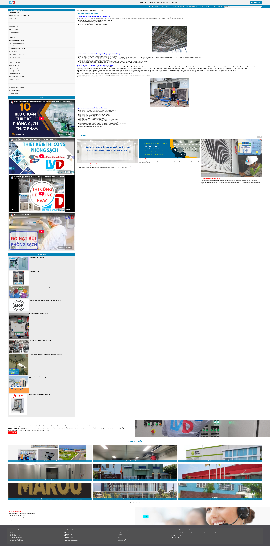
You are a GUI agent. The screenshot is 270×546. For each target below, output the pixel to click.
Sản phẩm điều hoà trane (17, 40)
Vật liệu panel (14, 18)
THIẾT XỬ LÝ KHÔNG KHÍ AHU (17, 87)
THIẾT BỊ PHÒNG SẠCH (177, 6)
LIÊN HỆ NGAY (257, 2)
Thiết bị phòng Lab (15, 73)
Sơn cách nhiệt (14, 68)
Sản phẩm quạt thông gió (17, 54)
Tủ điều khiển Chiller (68, 537)
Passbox (120, 534)
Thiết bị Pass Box (14, 32)
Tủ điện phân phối (15, 90)
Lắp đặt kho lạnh (13, 532)
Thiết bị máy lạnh (14, 12)
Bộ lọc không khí (14, 29)
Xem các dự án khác (135, 502)
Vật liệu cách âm (14, 65)
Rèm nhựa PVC (14, 37)
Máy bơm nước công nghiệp (17, 48)
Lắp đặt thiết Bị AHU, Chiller (16, 535)
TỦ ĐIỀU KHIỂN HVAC (165, 6)
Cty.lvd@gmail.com (147, 2)
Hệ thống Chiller (15, 46)
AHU (118, 537)
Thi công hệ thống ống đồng (96, 10)
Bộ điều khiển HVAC (15, 23)
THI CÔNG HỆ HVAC (203, 6)
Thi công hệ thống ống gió (15, 539)
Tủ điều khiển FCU (68, 534)
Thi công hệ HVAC (84, 10)
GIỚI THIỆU (154, 6)
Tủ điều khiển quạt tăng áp (70, 532)
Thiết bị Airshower (15, 35)
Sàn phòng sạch (14, 59)
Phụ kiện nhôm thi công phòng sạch (20, 15)
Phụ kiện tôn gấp (14, 71)
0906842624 (159, 2)
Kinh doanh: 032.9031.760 (170, 2)
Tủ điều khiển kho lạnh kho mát (71, 540)
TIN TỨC (219, 6)
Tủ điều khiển (13, 51)
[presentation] (258, 137)
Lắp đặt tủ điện (13, 534)
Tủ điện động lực (67, 535)
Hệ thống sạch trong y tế (17, 76)
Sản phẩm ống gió (15, 57)
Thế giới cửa (13, 21)
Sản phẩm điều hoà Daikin (17, 43)
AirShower (119, 535)
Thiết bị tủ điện (14, 93)
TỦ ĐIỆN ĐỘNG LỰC (15, 84)
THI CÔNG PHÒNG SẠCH (191, 6)
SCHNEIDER (13, 82)
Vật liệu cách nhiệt (15, 62)
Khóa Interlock (14, 79)
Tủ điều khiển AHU (68, 539)
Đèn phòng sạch (14, 26)
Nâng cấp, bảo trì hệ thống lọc (16, 540)
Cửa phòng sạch (121, 540)
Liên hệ (145, 516)
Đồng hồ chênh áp (122, 539)
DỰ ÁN (212, 6)
